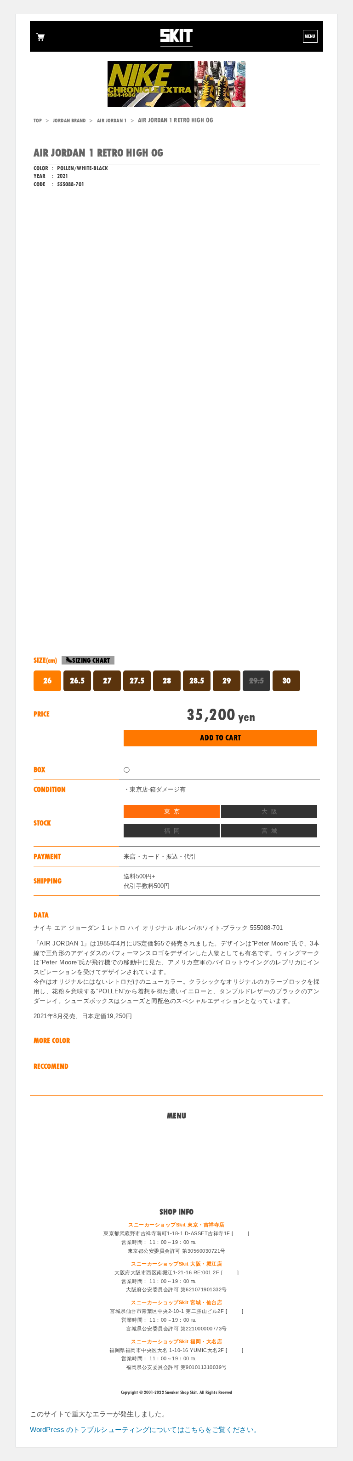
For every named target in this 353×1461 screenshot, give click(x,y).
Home (176, 1131)
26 (47, 681)
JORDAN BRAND (69, 120)
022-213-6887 (215, 1320)
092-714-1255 (215, 1358)
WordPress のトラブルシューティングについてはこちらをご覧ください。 (145, 1429)
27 (107, 681)
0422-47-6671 (215, 1242)
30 (286, 681)
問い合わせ (177, 1142)
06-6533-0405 (215, 1281)
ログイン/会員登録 (176, 1187)
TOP (38, 120)
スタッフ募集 (177, 1176)
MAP (240, 1233)
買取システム (177, 1153)
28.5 (196, 681)
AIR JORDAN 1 (112, 120)
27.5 (137, 681)
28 (167, 681)
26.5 (77, 681)
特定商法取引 (177, 1164)
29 (226, 681)
